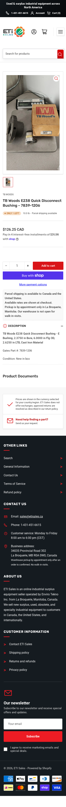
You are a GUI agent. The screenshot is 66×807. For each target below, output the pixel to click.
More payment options (33, 284)
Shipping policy (19, 652)
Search (60, 54)
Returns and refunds (22, 661)
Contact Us (11, 475)
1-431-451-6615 (19, 13)
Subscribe (33, 736)
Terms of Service (14, 484)
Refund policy (12, 492)
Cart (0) (56, 13)
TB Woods (8, 194)
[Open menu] (60, 32)
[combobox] (28, 53)
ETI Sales (19, 768)
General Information (17, 466)
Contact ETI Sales (20, 644)
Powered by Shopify (39, 768)
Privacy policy (18, 670)
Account (40, 13)
